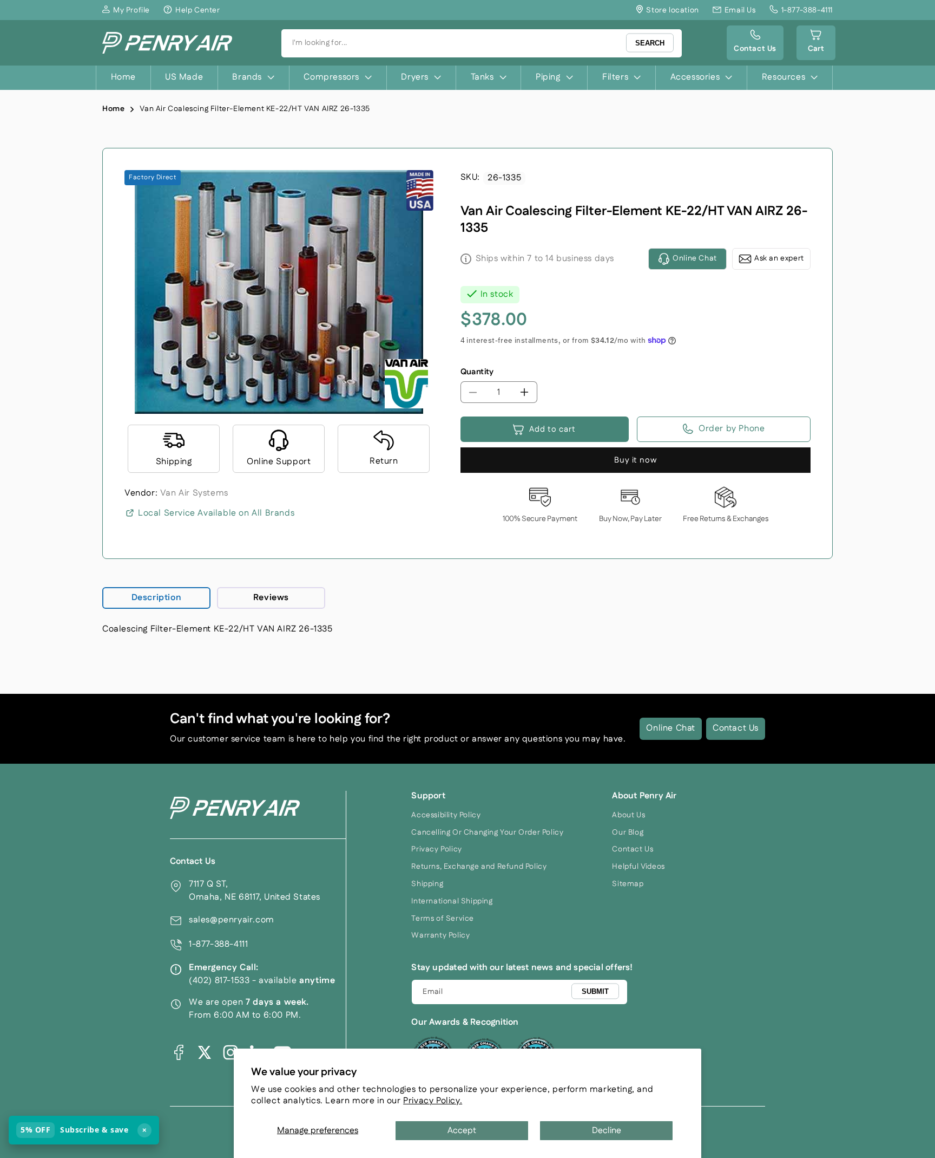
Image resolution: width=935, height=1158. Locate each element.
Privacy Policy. (432, 1101)
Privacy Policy (436, 849)
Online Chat (670, 728)
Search (649, 43)
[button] (815, 42)
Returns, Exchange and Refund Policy (478, 866)
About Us (628, 815)
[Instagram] (230, 1052)
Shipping (427, 884)
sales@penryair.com (231, 920)
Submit (595, 991)
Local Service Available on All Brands (216, 513)
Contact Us (736, 728)
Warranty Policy (440, 935)
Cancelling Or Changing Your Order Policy (487, 832)
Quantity (477, 372)
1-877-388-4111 (218, 944)
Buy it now (635, 460)
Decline (606, 1130)
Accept (461, 1130)
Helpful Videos (638, 866)
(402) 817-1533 (219, 980)
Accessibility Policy (445, 815)
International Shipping (451, 901)
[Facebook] (178, 1052)
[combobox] (481, 43)
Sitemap (627, 884)
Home (113, 108)
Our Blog (627, 832)
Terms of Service (442, 918)
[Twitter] (204, 1052)
